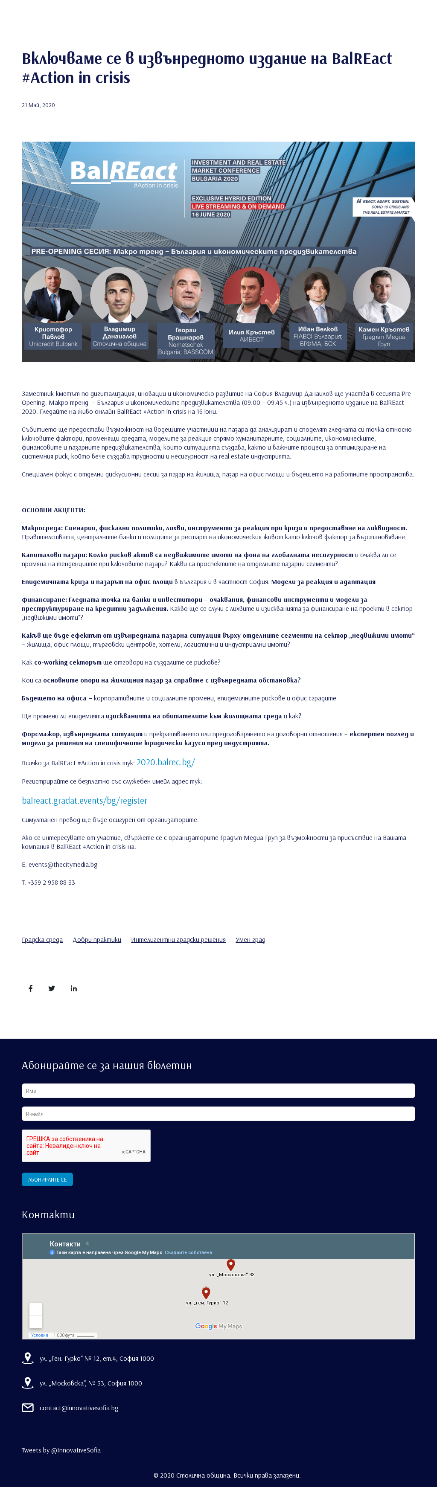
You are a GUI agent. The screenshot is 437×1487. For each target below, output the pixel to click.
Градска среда (42, 939)
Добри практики (97, 939)
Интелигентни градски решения (178, 939)
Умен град (250, 939)
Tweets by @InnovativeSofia (61, 1450)
